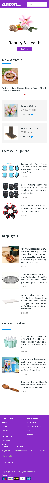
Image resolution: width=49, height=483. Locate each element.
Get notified (8, 463)
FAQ (28, 430)
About (4, 426)
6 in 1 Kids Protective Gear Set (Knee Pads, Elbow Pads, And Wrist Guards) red (34, 208)
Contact (5, 430)
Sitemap (30, 434)
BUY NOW (24, 49)
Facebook (6, 441)
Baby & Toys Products (30, 128)
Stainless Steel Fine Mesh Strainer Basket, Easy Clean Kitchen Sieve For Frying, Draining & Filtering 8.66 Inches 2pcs (34, 278)
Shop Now (25, 114)
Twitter (4, 445)
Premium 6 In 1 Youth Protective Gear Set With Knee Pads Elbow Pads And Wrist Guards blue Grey (34, 168)
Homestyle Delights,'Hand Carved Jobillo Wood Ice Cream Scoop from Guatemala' (34, 385)
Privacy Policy (32, 422)
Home (4, 422)
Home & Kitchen (28, 106)
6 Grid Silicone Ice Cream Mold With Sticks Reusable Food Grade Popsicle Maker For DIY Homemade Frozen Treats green (34, 341)
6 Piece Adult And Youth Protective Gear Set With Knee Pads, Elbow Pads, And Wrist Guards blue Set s (34, 189)
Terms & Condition (34, 426)
